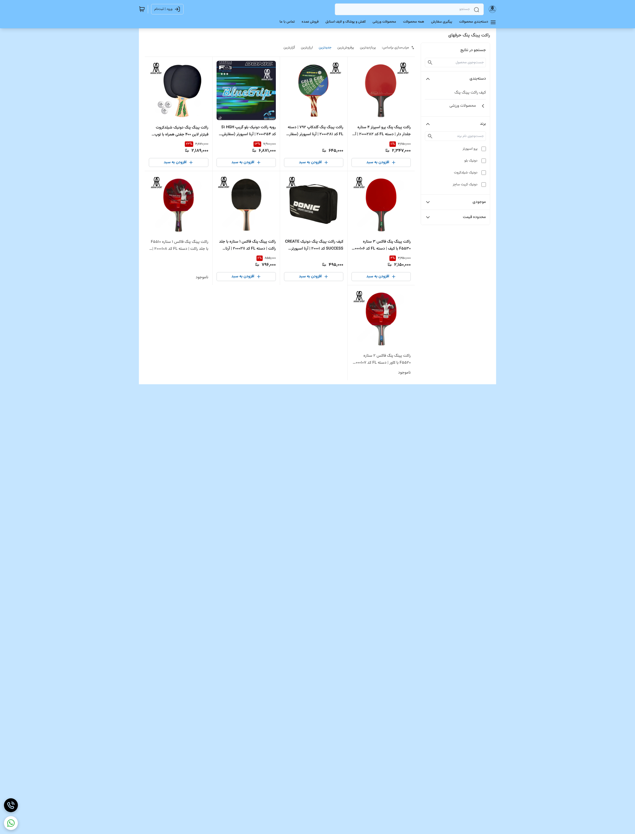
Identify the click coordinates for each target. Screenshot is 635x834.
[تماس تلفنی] (11, 805)
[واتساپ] (11, 823)
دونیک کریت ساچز (465, 184)
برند (483, 124)
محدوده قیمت (474, 217)
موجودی (479, 202)
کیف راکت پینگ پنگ (470, 93)
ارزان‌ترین (307, 47)
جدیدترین (325, 47)
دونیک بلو (470, 160)
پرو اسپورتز (470, 149)
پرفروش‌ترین (345, 47)
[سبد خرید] (142, 9)
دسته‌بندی (478, 79)
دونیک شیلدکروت (465, 172)
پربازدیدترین (368, 47)
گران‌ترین (289, 47)
